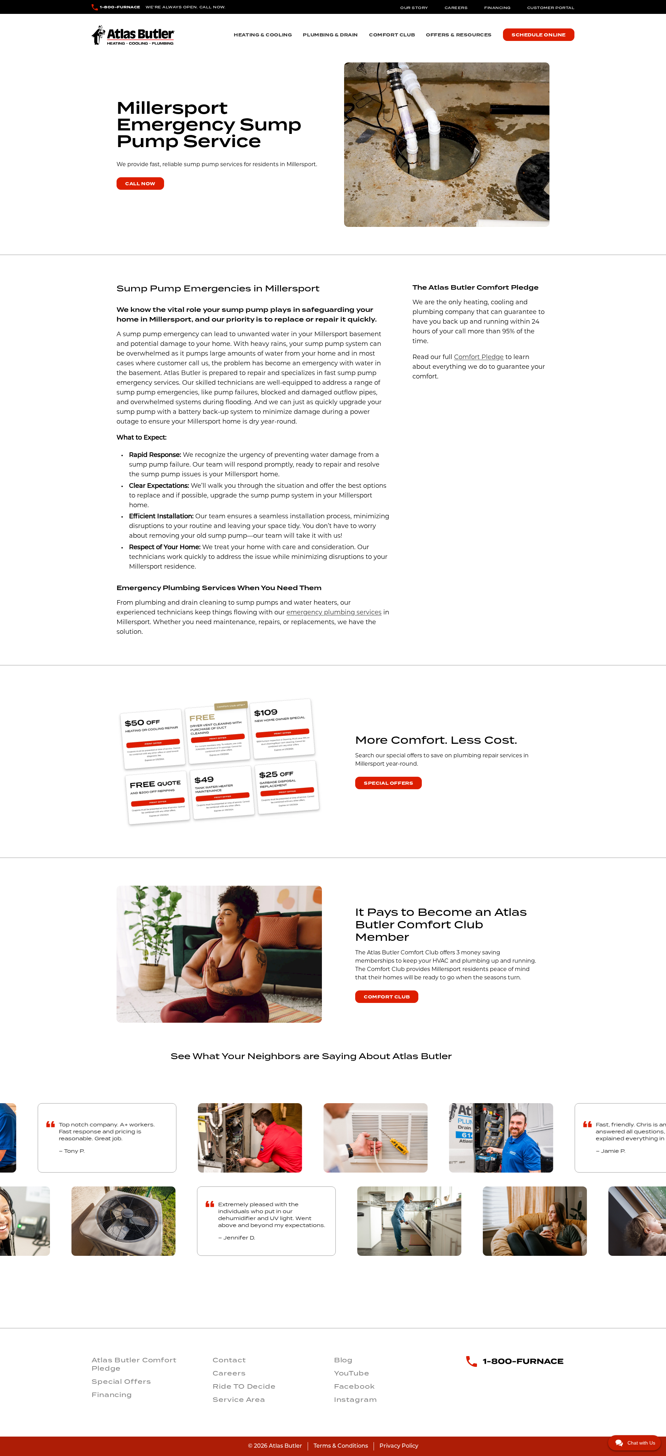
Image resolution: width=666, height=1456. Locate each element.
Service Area (239, 1399)
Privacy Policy (398, 1446)
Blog (343, 1359)
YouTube (351, 1373)
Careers (456, 7)
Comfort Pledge (479, 358)
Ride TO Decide (244, 1386)
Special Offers (388, 783)
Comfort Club (392, 35)
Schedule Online (539, 35)
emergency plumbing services (334, 613)
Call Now (140, 184)
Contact (229, 1359)
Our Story (414, 7)
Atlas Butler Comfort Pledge (134, 1364)
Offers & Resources (459, 35)
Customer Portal (551, 7)
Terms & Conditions (341, 1446)
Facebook (354, 1386)
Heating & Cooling (263, 35)
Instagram (355, 1399)
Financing (497, 7)
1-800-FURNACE (120, 7)
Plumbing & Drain (330, 35)
